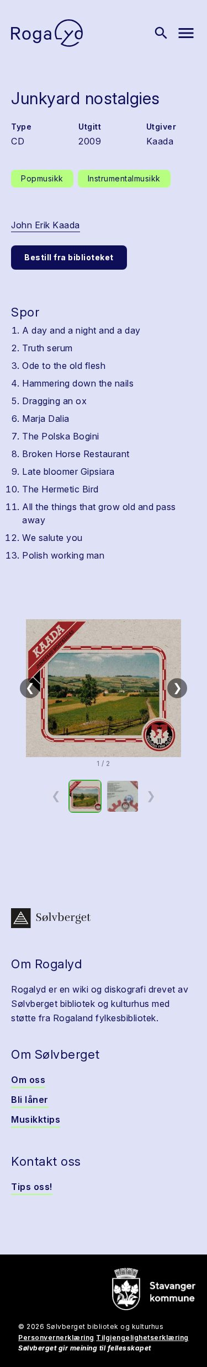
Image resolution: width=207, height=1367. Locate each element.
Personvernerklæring (56, 1337)
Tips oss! (31, 1186)
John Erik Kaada (45, 224)
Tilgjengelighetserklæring (142, 1337)
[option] (85, 796)
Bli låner (30, 1099)
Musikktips (35, 1119)
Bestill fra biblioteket (69, 257)
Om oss (28, 1079)
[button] (103, 688)
